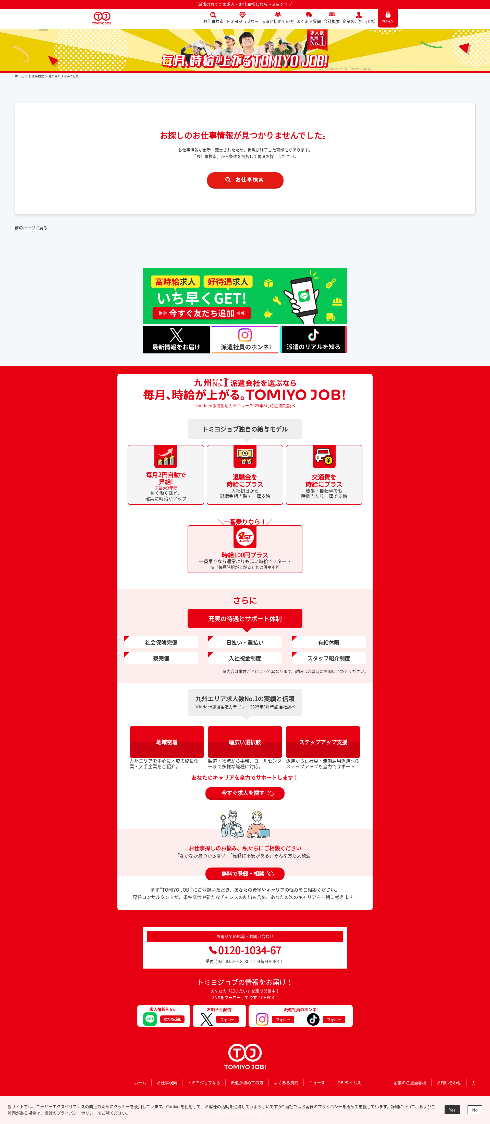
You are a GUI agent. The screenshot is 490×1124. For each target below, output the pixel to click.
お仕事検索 (213, 21)
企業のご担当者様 (358, 21)
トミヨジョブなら (242, 21)
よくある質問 (309, 21)
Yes (452, 1110)
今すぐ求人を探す (243, 793)
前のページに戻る (31, 227)
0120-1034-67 (249, 949)
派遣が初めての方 (277, 21)
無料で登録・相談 (243, 873)
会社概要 (332, 21)
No (475, 1110)
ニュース (317, 1082)
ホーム (19, 76)
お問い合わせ (449, 1082)
